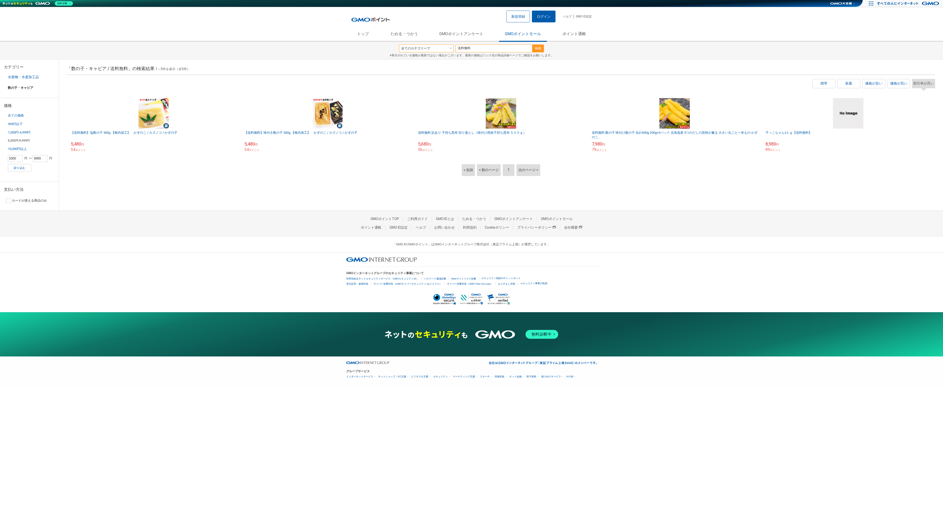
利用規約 (470, 227)
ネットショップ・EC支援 (392, 376)
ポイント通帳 (574, 33)
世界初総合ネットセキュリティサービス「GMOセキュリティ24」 (382, 278)
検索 (538, 48)
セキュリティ (440, 376)
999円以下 (15, 124)
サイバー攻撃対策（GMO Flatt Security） (470, 283)
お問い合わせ (444, 227)
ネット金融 (515, 376)
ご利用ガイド (417, 219)
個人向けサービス (551, 376)
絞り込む (20, 168)
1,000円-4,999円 (19, 132)
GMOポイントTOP (385, 219)
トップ (363, 33)
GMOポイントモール (523, 33)
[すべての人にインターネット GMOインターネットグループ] (908, 3)
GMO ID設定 (584, 16)
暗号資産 (531, 376)
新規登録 (518, 16)
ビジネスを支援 (419, 376)
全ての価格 (16, 115)
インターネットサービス (359, 376)
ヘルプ (567, 16)
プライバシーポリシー (534, 227)
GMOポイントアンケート (461, 33)
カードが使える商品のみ (29, 200)
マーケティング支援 (464, 376)
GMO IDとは (445, 219)
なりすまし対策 (506, 283)
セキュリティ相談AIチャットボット (501, 278)
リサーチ (485, 376)
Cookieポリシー (497, 227)
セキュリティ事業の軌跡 (533, 283)
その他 (569, 376)
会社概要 (571, 227)
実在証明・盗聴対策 (357, 283)
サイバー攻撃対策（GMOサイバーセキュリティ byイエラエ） (408, 283)
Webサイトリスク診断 (463, 278)
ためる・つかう (404, 33)
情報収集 (499, 376)
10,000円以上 (17, 149)
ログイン (544, 16)
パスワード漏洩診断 (435, 278)
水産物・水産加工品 (23, 77)
